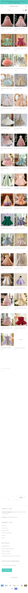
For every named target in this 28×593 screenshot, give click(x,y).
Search (3, 535)
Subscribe (7, 570)
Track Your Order (6, 553)
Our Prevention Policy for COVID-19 (11, 556)
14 (24, 496)
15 (8, 499)
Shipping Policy (5, 546)
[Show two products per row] (25, 10)
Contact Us (5, 528)
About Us (4, 525)
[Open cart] (26, 6)
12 (17, 496)
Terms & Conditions (7, 533)
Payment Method (6, 551)
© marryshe (14, 577)
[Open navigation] (2, 6)
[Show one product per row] (23, 10)
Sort (10, 10)
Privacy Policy (5, 530)
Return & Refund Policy (8, 548)
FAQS (3, 538)
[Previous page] (3, 496)
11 (13, 496)
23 (16, 499)
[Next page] (19, 499)
